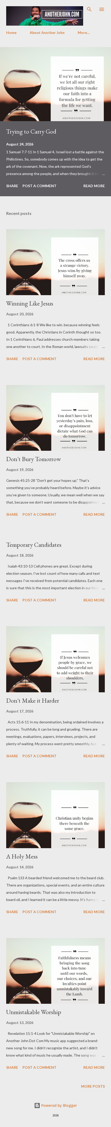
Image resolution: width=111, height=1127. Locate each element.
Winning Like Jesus (29, 303)
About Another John (47, 32)
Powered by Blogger (58, 1105)
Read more (94, 186)
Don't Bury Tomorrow (33, 459)
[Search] (89, 9)
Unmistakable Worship (33, 1012)
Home (11, 32)
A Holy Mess (22, 856)
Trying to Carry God (31, 131)
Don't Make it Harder (32, 700)
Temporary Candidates (33, 545)
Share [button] (12, 186)
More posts (93, 1086)
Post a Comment (39, 186)
